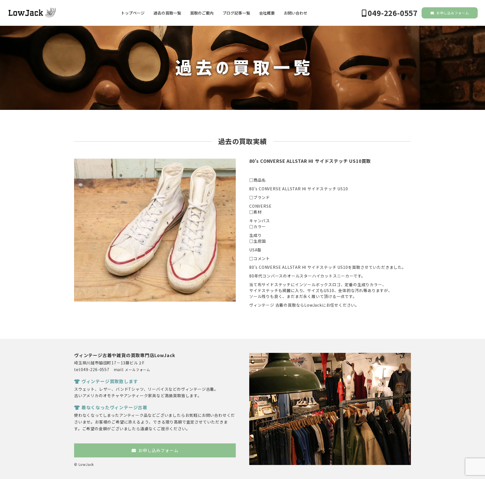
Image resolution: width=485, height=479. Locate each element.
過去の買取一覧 (167, 13)
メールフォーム (137, 369)
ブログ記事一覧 (236, 13)
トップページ (133, 13)
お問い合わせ (295, 13)
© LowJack (84, 464)
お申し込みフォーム (452, 12)
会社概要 (267, 13)
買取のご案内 (202, 13)
